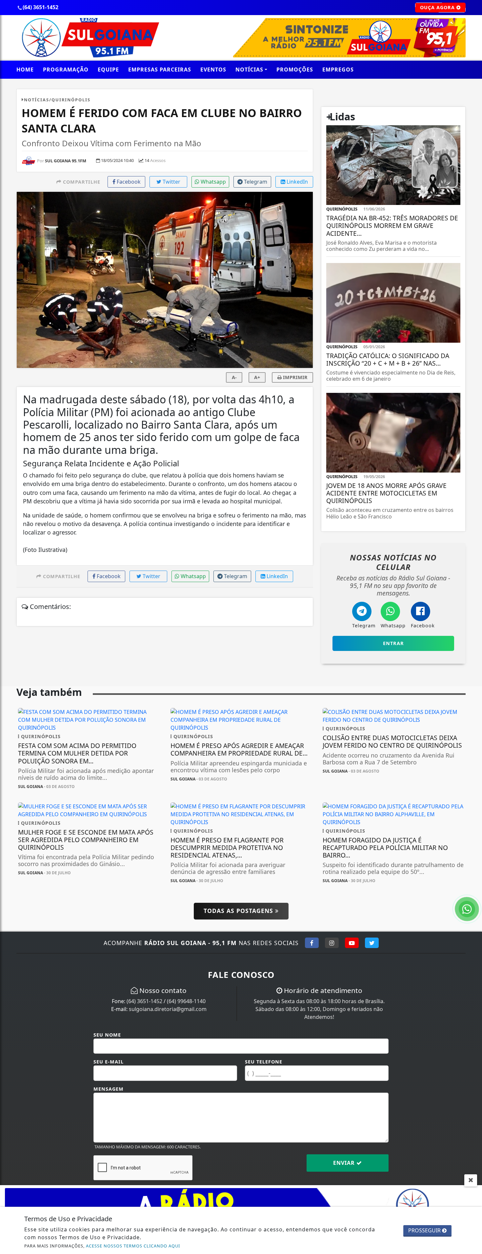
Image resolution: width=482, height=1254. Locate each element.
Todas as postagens (239, 911)
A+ (257, 377)
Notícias (249, 69)
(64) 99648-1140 (186, 1001)
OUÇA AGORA (438, 7)
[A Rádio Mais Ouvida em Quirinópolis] (88, 37)
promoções (294, 69)
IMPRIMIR (295, 377)
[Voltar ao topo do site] (472, 752)
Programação (66, 69)
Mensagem (108, 1089)
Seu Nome (107, 1035)
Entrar (393, 643)
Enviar (344, 1162)
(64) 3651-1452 (144, 1001)
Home (25, 69)
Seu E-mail (108, 1062)
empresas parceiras (159, 69)
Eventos (213, 69)
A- (234, 377)
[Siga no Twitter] (372, 943)
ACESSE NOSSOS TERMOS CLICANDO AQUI (133, 1246)
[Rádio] (317, 37)
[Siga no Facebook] (312, 943)
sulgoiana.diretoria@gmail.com (168, 1009)
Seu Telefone (263, 1062)
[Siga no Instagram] (332, 943)
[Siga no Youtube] (352, 943)
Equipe (108, 69)
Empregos (338, 69)
